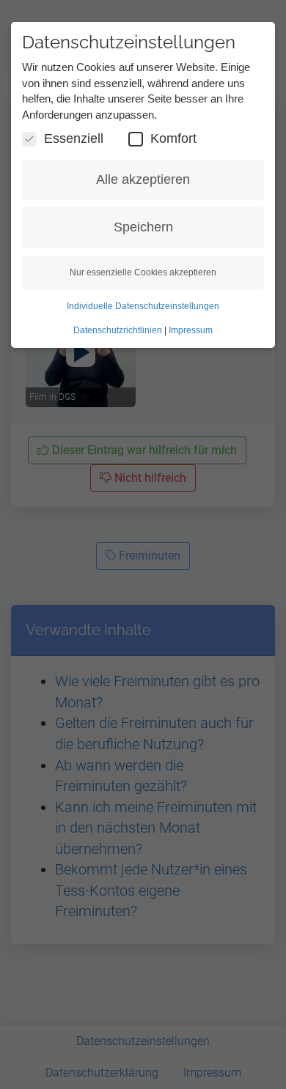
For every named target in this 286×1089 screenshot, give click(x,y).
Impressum (191, 330)
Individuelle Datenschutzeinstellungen (143, 306)
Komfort (173, 138)
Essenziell (73, 138)
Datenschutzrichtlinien (117, 330)
